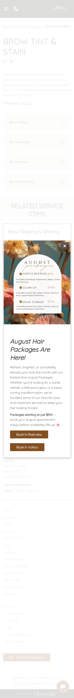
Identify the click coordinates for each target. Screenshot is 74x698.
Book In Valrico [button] (27, 447)
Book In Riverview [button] (29, 434)
